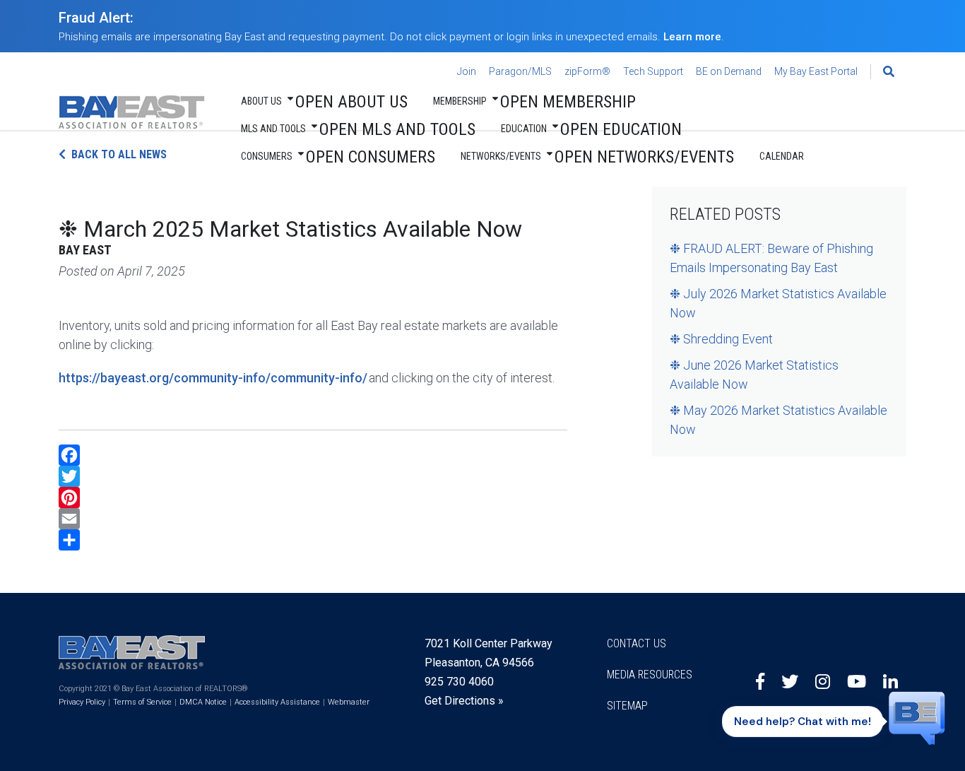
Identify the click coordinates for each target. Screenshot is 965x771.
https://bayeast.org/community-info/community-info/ (213, 377)
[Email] (313, 518)
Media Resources (649, 674)
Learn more (692, 36)
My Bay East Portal (816, 71)
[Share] (313, 540)
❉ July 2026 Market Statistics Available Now (778, 303)
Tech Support (653, 71)
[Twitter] (313, 476)
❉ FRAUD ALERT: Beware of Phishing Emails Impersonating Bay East (771, 258)
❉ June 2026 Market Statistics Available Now (754, 375)
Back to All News (119, 154)
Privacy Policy (82, 702)
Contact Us (636, 643)
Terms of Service (142, 702)
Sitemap (627, 705)
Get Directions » (464, 700)
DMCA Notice (203, 702)
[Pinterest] (313, 497)
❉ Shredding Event (721, 338)
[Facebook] (313, 455)
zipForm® (587, 71)
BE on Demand (729, 71)
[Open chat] (917, 709)
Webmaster (348, 702)
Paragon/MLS (520, 71)
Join (466, 71)
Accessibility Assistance (277, 702)
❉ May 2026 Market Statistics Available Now (778, 420)
